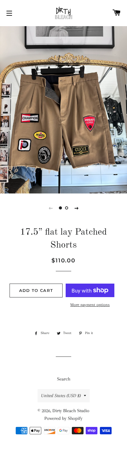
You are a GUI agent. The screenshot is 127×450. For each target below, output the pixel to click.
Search (63, 379)
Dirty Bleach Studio (70, 410)
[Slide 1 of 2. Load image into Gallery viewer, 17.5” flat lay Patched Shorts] (60, 208)
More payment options (90, 304)
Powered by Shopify (63, 418)
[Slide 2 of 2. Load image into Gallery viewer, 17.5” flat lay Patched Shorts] (66, 208)
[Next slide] (76, 208)
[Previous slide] (50, 208)
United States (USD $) (61, 395)
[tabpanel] (63, 109)
